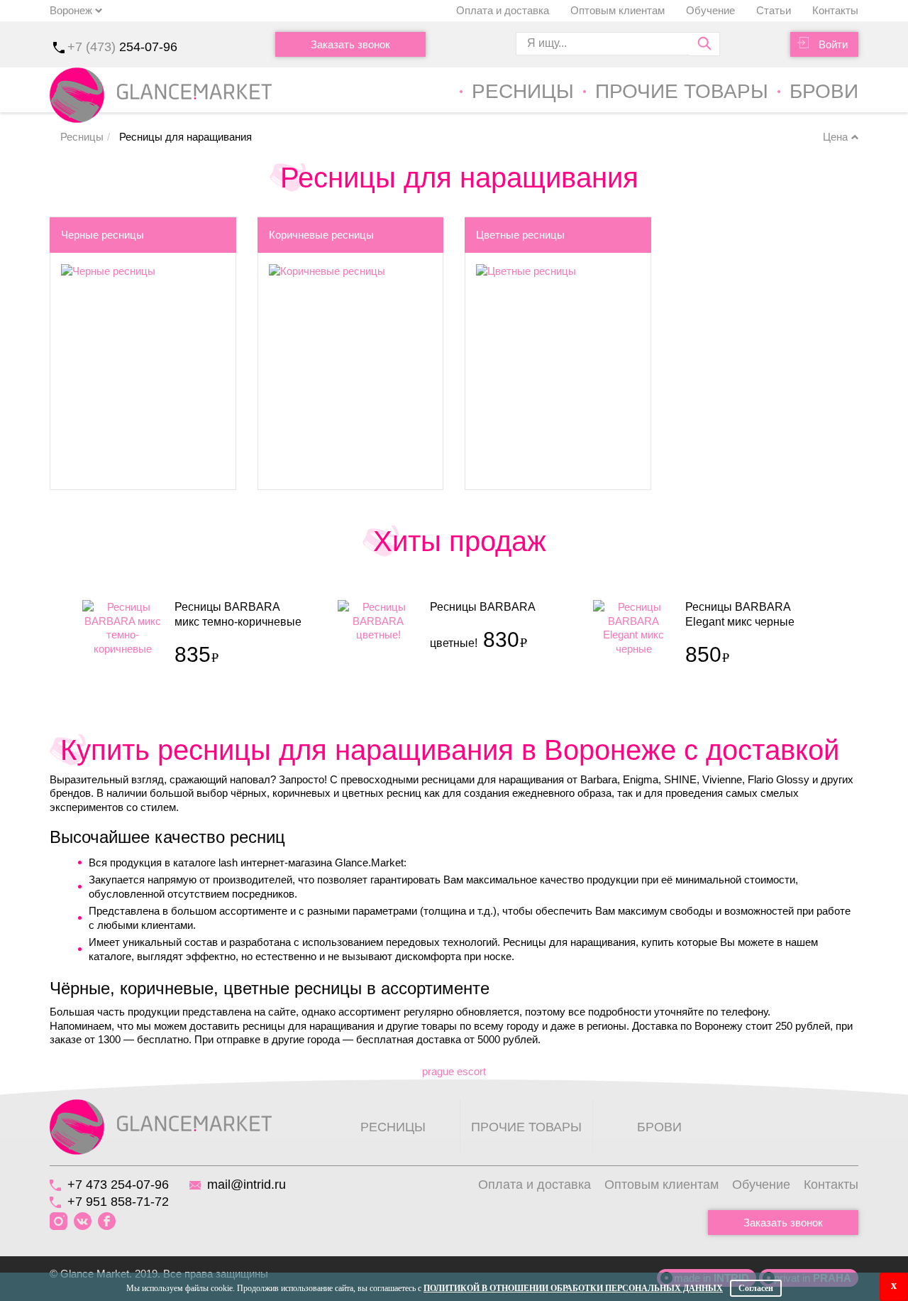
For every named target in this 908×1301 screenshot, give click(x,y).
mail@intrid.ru (246, 1184)
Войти (833, 44)
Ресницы (523, 91)
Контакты (835, 10)
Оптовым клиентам (617, 10)
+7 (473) (122, 47)
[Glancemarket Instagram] (58, 1222)
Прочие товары (681, 91)
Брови (824, 91)
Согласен (755, 1288)
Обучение (710, 10)
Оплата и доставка (502, 10)
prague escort (454, 1071)
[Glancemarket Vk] (83, 1222)
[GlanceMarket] (161, 1126)
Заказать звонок (350, 44)
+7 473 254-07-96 (118, 1184)
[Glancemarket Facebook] (107, 1222)
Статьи (773, 10)
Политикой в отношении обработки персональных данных (573, 1288)
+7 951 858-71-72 (118, 1201)
